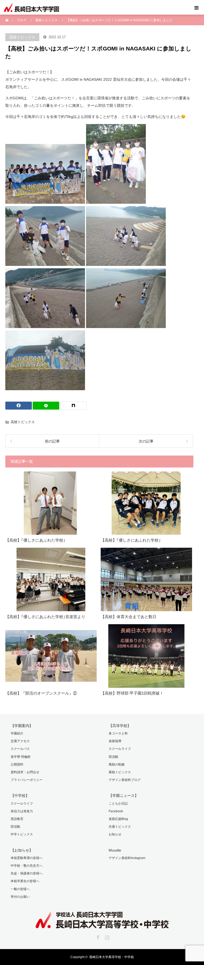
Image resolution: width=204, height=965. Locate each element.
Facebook (116, 811)
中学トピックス (22, 834)
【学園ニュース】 (123, 795)
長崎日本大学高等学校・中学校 (111, 957)
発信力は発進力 (22, 811)
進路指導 (115, 741)
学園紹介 (17, 733)
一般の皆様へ (20, 889)
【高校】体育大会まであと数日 (128, 616)
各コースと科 (118, 733)
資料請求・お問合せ (25, 772)
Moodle (115, 850)
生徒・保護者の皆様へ (26, 873)
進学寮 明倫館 (21, 757)
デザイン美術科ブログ (125, 780)
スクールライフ (120, 749)
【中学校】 (20, 795)
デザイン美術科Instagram (127, 858)
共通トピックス (120, 826)
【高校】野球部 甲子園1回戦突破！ (132, 693)
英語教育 (17, 819)
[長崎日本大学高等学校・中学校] (102, 924)
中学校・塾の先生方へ (26, 866)
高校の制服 (117, 764)
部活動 (113, 757)
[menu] (196, 7)
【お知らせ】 (22, 850)
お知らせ (115, 834)
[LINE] (46, 406)
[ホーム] (7, 17)
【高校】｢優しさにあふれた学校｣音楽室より (45, 616)
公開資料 (17, 764)
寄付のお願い (20, 897)
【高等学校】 (120, 726)
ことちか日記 (118, 803)
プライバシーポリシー (26, 780)
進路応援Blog (118, 819)
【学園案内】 (22, 726)
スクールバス (20, 749)
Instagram (106, 937)
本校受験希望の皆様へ (26, 858)
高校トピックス (22, 37)
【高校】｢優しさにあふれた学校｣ (35, 540)
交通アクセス (20, 741)
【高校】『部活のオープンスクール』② (41, 693)
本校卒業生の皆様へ (25, 881)
